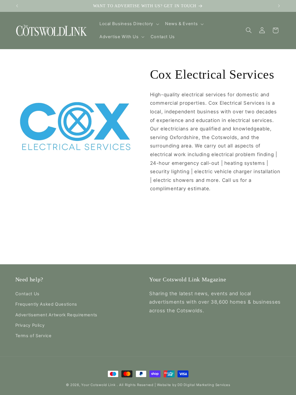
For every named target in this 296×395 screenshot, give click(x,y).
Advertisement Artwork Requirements (56, 315)
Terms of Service (33, 335)
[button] (128, 24)
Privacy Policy (30, 325)
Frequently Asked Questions (46, 304)
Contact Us (27, 293)
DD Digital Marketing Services (203, 385)
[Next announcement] (279, 6)
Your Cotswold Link (98, 385)
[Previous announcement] (17, 6)
